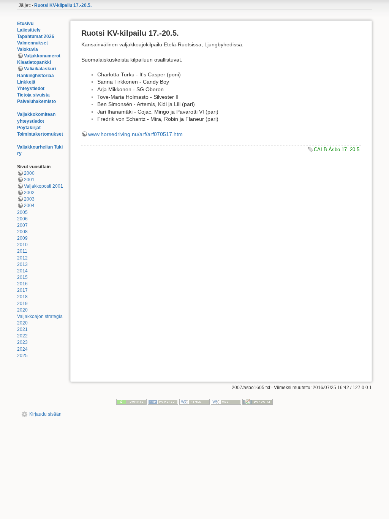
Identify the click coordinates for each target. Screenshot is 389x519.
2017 (22, 290)
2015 (22, 277)
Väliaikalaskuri (40, 68)
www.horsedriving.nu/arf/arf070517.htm (135, 134)
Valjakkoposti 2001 (43, 186)
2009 (22, 238)
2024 (22, 349)
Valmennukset (32, 43)
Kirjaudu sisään (45, 414)
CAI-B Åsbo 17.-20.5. (337, 149)
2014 (22, 271)
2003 (29, 199)
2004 (29, 205)
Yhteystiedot (30, 88)
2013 (22, 264)
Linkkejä (26, 82)
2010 (22, 244)
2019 (22, 303)
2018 (22, 296)
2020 (22, 310)
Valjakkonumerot (42, 56)
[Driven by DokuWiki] (257, 401)
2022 (22, 336)
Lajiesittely (29, 30)
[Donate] (131, 401)
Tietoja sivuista (33, 95)
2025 (22, 355)
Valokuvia (27, 49)
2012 (22, 258)
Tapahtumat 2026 (35, 36)
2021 (22, 329)
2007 (22, 225)
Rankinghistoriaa (35, 75)
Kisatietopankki (34, 62)
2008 (22, 231)
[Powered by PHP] (163, 401)
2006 (22, 219)
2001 (29, 179)
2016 (22, 283)
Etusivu (25, 23)
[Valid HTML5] (194, 401)
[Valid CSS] (226, 401)
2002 (29, 192)
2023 (22, 342)
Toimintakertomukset (40, 134)
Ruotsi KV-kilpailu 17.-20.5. (63, 5)
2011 (22, 251)
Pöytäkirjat (29, 127)
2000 (29, 173)
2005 (22, 212)
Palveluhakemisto (36, 101)
